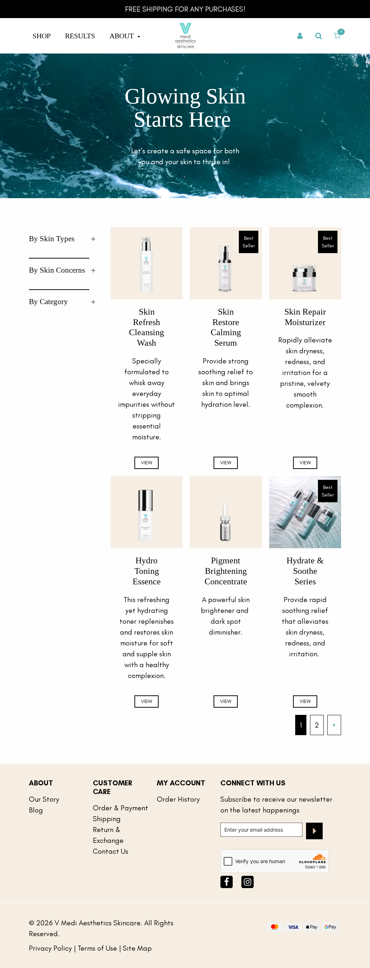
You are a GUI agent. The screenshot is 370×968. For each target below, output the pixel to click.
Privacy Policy (50, 948)
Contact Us (110, 851)
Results (80, 36)
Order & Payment (120, 807)
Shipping (107, 818)
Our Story (44, 799)
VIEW (146, 463)
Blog (36, 810)
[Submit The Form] (314, 832)
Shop (42, 36)
